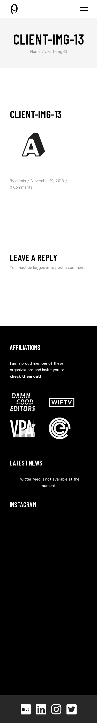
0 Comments (21, 187)
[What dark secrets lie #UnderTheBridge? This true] (28, 530)
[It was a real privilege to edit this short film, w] (28, 556)
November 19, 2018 (47, 181)
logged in (41, 267)
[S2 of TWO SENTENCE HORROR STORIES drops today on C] (28, 661)
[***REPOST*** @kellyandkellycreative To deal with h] (28, 582)
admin (20, 181)
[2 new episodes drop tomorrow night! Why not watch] (28, 635)
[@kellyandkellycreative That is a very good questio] (28, 608)
